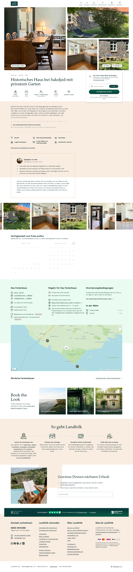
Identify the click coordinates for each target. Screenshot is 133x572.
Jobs (68, 540)
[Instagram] (12, 543)
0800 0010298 (18, 528)
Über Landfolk (75, 523)
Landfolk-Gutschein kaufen (76, 533)
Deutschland (18, 449)
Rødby (26, 75)
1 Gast (113, 86)
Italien (34, 445)
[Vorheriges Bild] (10, 381)
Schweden (31, 447)
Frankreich (15, 447)
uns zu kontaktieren (23, 458)
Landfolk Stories (44, 541)
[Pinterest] (18, 543)
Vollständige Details (98, 80)
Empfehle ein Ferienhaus (48, 530)
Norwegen (23, 447)
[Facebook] (15, 543)
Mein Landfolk (44, 536)
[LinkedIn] (23, 543)
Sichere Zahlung (44, 550)
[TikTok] (20, 543)
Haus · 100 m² (19, 292)
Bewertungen (43, 555)
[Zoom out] (120, 329)
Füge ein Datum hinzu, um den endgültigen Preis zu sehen (104, 98)
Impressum (71, 544)
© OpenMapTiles (110, 370)
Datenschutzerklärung (75, 552)
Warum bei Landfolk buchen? (77, 530)
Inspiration (87, 5)
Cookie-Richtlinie (73, 554)
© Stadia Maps (104, 370)
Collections (43, 544)
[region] (66, 348)
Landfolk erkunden (49, 523)
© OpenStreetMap (118, 370)
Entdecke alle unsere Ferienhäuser (108, 378)
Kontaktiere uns (19, 538)
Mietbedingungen (73, 549)
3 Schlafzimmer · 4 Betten (23, 295)
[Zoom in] (120, 327)
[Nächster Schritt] (122, 381)
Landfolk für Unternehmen (48, 539)
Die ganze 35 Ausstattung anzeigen (23, 148)
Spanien (29, 449)
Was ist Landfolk (104, 523)
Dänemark (21, 75)
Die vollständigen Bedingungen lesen (99, 299)
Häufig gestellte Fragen (22, 535)
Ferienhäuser (13, 75)
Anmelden (119, 5)
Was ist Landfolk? (73, 528)
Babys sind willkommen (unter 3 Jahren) (66, 303)
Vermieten (94, 5)
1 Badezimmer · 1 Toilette (22, 298)
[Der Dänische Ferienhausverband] (116, 512)
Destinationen (43, 547)
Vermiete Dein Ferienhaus (48, 528)
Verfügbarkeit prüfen (104, 92)
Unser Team (71, 538)
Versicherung (71, 547)
